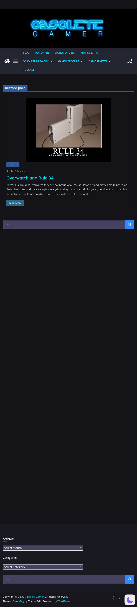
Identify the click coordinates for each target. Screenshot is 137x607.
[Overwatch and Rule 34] (68, 130)
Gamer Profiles (68, 61)
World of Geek (65, 52)
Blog (26, 52)
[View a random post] (130, 61)
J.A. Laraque (19, 171)
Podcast (28, 69)
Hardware (42, 52)
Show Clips (13, 164)
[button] (50, 61)
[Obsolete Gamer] (7, 61)
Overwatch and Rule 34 (30, 178)
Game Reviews (98, 61)
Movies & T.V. (89, 52)
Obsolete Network (36, 61)
